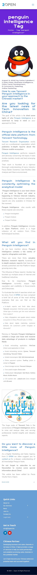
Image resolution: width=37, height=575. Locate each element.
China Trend (7, 84)
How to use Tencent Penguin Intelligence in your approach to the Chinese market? (16, 95)
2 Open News (7, 82)
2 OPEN (17, 295)
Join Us (5, 511)
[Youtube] (10, 533)
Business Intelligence (23, 82)
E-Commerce (8, 86)
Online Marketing (9, 88)
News (5, 508)
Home (11, 30)
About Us (6, 503)
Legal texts (7, 517)
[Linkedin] (5, 533)
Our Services (7, 506)
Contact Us (7, 514)
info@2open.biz (8, 528)
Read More (5, 482)
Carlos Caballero (26, 80)
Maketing (19, 86)
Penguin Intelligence (22, 118)
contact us (6, 459)
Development (19, 84)
